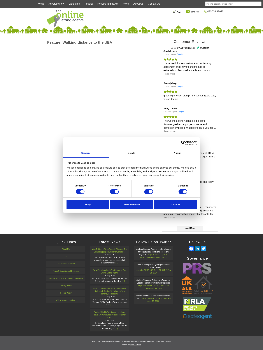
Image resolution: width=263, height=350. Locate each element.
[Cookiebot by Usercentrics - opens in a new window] (183, 143)
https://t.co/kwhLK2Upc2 (148, 286)
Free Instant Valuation (66, 264)
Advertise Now (56, 3)
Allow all (175, 204)
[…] (117, 263)
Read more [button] (169, 74)
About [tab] (177, 152)
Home (40, 3)
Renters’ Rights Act (107, 3)
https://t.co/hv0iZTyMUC (158, 255)
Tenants (88, 3)
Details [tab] (131, 152)
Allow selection (131, 204)
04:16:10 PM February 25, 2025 (153, 257)
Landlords (74, 3)
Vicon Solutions (135, 344)
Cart (178, 12)
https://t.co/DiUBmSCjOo (146, 270)
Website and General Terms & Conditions (66, 278)
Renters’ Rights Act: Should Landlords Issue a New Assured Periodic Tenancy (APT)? (110, 315)
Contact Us (154, 3)
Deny (88, 204)
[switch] (114, 191)
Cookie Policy (66, 293)
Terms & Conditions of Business (66, 271)
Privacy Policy (66, 286)
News (126, 3)
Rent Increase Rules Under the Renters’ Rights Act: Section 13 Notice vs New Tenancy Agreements (109, 291)
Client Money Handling (65, 300)
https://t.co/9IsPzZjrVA (151, 298)
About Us (138, 3)
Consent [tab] (85, 152)
